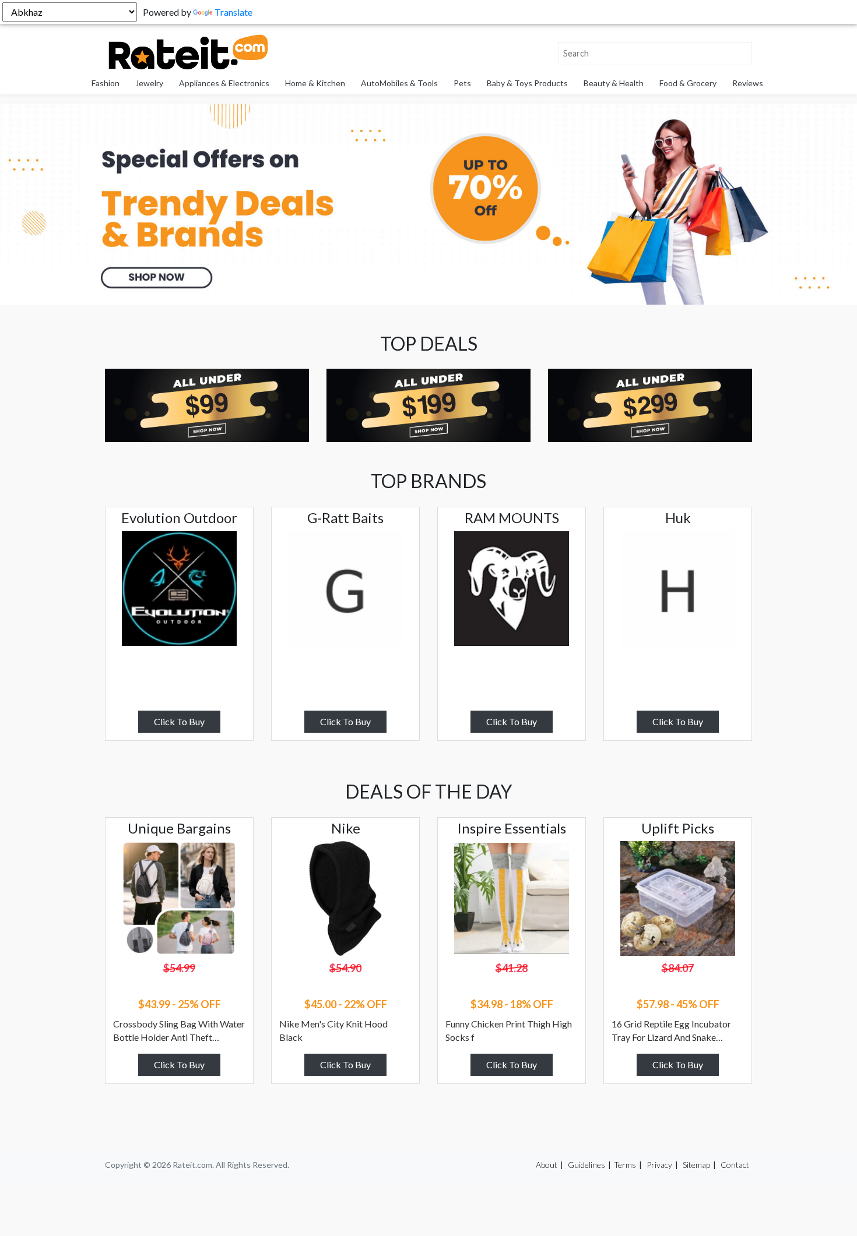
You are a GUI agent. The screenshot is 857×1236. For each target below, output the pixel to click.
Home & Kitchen (315, 83)
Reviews (747, 83)
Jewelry (149, 83)
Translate (233, 11)
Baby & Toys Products (527, 83)
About (546, 1165)
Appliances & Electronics (224, 83)
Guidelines (586, 1165)
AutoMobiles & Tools (399, 83)
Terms (625, 1165)
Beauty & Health (614, 83)
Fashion (106, 83)
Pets (462, 83)
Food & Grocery (687, 83)
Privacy (659, 1165)
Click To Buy (179, 721)
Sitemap (696, 1165)
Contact (735, 1165)
